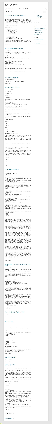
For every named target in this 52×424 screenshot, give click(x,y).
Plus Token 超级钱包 (11, 4)
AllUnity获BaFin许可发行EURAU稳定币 (15, 15)
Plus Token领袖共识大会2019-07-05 (15, 312)
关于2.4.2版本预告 (10, 365)
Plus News (27, 8)
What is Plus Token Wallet (10, 8)
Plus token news (8, 83)
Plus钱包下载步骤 (39, 17)
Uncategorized (8, 44)
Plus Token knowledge (39, 39)
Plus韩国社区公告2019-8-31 (12, 87)
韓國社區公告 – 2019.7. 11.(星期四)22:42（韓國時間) (17, 264)
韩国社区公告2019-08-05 (12, 169)
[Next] (13, 413)
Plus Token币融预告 (10, 357)
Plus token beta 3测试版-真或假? (14, 48)
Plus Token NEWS (39, 16)
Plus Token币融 (9, 322)
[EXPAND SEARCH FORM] (46, 9)
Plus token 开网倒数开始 (11, 77)
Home (38, 15)
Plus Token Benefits (20, 8)
